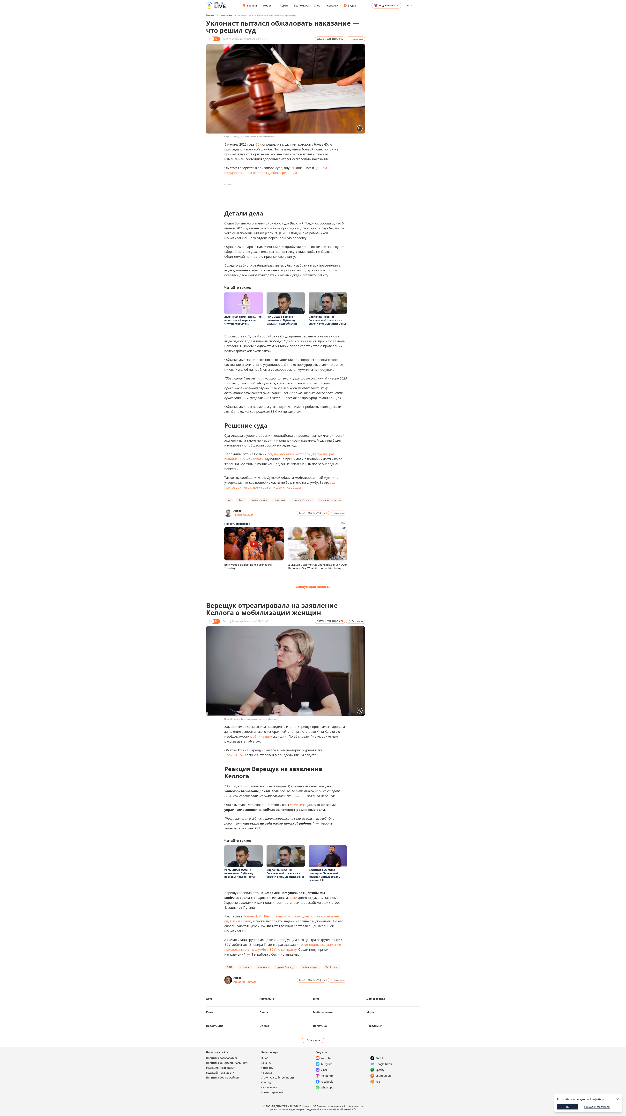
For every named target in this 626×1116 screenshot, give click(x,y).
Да (567, 1106)
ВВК (258, 144)
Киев (209, 1012)
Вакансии (267, 1063)
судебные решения (330, 500)
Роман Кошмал (243, 515)
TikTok (380, 1058)
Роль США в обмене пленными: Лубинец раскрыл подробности (282, 320)
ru (408, 5)
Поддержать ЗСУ (389, 5)
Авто (209, 999)
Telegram (326, 1064)
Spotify (380, 1070)
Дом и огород (375, 999)
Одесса (264, 1026)
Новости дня (226, 15)
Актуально (267, 999)
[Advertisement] (283, 194)
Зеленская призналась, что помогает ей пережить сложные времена (243, 320)
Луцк (241, 500)
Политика (320, 1026)
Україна (252, 5)
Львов (264, 1012)
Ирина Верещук (285, 967)
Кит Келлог (331, 967)
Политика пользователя (222, 1058)
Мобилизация (323, 1012)
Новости (269, 5)
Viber (324, 1070)
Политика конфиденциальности (227, 1063)
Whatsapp (327, 1087)
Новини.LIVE (234, 755)
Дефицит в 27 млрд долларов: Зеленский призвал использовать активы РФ (324, 875)
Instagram (327, 1076)
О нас (264, 1058)
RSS (378, 1081)
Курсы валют (269, 1087)
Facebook (327, 1081)
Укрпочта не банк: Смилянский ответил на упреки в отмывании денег (327, 320)
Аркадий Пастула (244, 982)
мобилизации (261, 736)
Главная (210, 15)
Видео (352, 5)
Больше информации (597, 1106)
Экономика (301, 5)
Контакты (267, 1068)
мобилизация (259, 500)
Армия (284, 5)
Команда (266, 1082)
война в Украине (302, 500)
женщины (263, 967)
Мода (370, 1012)
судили (273, 454)
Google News (384, 1064)
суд (332, 482)
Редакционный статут (220, 1068)
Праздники (374, 1026)
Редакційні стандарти (220, 1072)
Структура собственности (277, 1077)
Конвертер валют (272, 1092)
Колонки (332, 5)
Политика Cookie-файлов (222, 1077)
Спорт (318, 5)
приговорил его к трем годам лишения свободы (262, 487)
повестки (280, 500)
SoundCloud (383, 1076)
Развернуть (313, 1040)
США (293, 897)
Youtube (326, 1058)
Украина (245, 967)
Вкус (316, 999)
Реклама (266, 1072)
